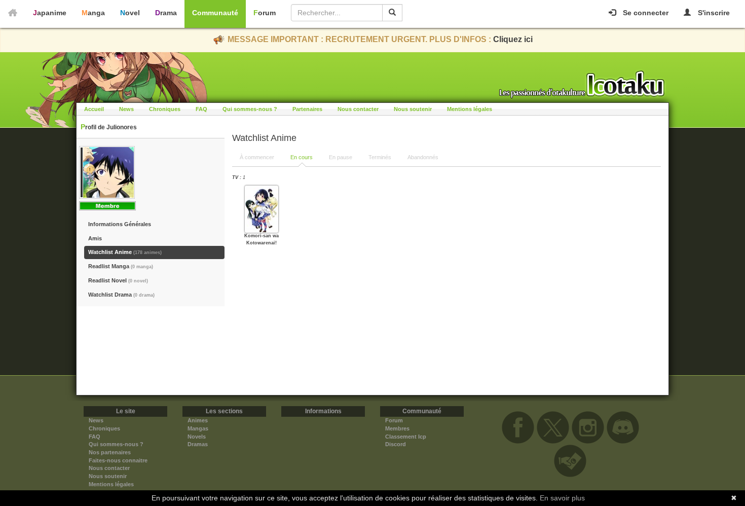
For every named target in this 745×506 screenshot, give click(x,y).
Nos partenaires (110, 452)
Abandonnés (422, 157)
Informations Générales (119, 224)
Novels (197, 436)
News (126, 109)
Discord (395, 444)
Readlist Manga (120, 266)
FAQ (201, 109)
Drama (166, 13)
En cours (301, 157)
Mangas (198, 428)
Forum (264, 13)
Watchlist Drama (121, 295)
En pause (340, 157)
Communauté (215, 13)
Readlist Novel (118, 280)
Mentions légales (469, 109)
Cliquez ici (513, 39)
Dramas (198, 444)
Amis (95, 238)
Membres (397, 428)
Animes (198, 420)
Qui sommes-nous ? (249, 109)
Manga (93, 13)
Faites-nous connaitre (118, 460)
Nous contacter (358, 109)
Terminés (379, 157)
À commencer (257, 157)
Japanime (49, 13)
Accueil (94, 109)
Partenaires (307, 109)
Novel (130, 13)
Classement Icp (405, 436)
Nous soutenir (413, 109)
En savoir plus (562, 498)
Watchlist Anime (125, 252)
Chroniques (164, 109)
